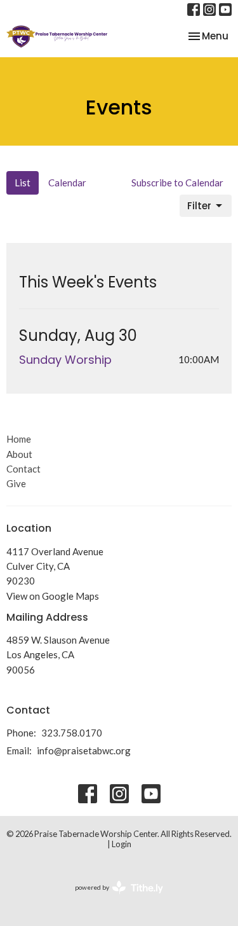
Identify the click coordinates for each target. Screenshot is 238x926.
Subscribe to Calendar (177, 182)
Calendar (67, 182)
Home (18, 439)
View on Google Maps (52, 596)
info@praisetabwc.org (84, 750)
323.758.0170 (71, 732)
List (22, 182)
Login (121, 844)
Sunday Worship (65, 360)
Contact (23, 468)
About (19, 454)
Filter (199, 205)
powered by (112, 898)
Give (16, 483)
